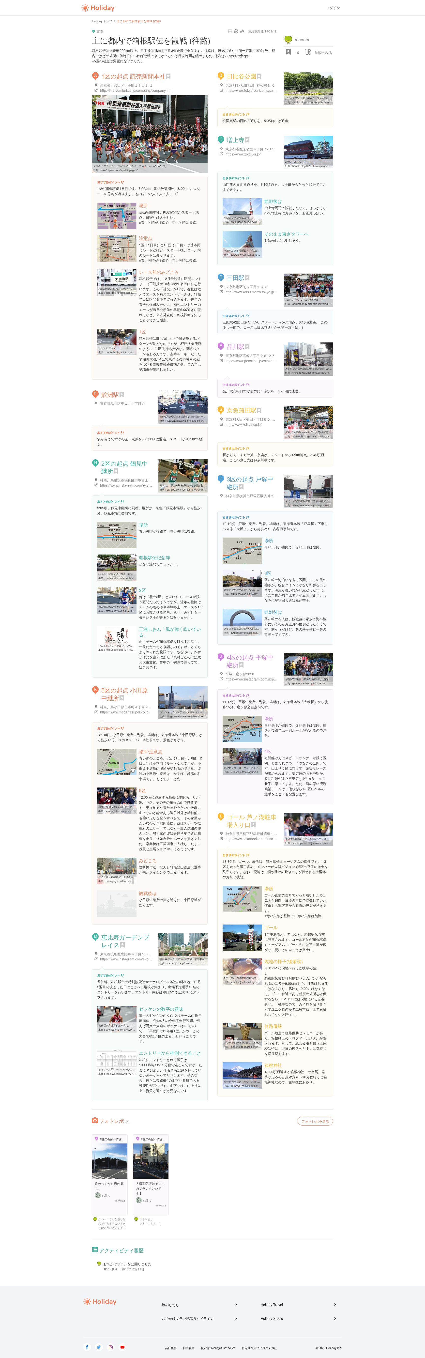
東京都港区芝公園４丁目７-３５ (250, 148)
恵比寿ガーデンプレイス (125, 941)
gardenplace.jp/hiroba (179, 963)
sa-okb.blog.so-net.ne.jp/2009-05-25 (313, 102)
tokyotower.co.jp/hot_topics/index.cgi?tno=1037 (258, 254)
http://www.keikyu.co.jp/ (244, 424)
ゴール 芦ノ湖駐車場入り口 (251, 820)
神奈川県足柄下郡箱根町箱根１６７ (253, 833)
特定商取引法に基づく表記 (259, 1348)
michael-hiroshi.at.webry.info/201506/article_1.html (134, 578)
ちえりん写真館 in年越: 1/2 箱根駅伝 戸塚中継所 (312, 501)
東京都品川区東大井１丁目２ (122, 403)
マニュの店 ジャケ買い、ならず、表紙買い (122, 645)
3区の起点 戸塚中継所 (250, 483)
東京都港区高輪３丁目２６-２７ (250, 355)
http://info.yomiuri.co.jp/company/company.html (136, 90)
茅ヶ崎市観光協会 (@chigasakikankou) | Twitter (250, 628)
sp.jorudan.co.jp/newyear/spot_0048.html (254, 222)
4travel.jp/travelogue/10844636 (123, 611)
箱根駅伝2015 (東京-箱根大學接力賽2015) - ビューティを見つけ (133, 288)
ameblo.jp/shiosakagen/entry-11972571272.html (258, 982)
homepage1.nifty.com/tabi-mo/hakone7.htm (130, 881)
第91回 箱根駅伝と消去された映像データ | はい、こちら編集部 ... (196, 416)
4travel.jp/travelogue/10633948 (249, 772)
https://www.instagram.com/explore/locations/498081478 (144, 959)
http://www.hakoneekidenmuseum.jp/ (254, 838)
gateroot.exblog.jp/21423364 (309, 683)
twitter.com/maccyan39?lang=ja (123, 1073)
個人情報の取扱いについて (218, 1348)
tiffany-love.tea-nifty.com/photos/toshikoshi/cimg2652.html (324, 505)
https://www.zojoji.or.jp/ (243, 154)
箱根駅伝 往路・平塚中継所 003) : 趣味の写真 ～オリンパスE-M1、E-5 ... (325, 679)
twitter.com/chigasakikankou (247, 632)
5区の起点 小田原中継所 (124, 694)
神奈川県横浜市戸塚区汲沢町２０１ (253, 495)
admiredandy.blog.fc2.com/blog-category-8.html (319, 304)
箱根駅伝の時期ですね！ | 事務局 (242, 1042)
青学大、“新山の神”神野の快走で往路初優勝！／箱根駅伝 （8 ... (195, 485)
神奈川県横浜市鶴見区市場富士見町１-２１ (133, 480)
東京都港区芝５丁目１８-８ (247, 286)
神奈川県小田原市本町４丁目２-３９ (128, 706)
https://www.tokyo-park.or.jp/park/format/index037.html (268, 90)
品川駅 (235, 346)
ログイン (333, 8)
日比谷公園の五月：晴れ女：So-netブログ (308, 98)
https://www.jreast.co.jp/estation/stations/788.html (264, 360)
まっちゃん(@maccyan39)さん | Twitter (120, 1069)
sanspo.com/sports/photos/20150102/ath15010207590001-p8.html (205, 489)
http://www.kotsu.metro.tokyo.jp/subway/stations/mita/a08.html (274, 291)
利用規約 (189, 1348)
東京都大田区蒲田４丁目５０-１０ (252, 419)
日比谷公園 (241, 76)
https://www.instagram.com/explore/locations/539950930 (144, 485)
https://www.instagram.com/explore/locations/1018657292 (270, 679)
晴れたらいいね (293, 162)
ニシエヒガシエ (107, 348)
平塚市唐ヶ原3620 (240, 673)
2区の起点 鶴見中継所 (124, 467)
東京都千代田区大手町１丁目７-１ (126, 85)
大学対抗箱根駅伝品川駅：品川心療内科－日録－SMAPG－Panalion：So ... (327, 368)
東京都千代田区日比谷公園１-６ (250, 85)
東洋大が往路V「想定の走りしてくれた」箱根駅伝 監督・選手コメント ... (326, 839)
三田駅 (235, 277)
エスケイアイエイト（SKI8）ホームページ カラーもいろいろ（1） (130, 166)
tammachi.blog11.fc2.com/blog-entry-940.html (318, 436)
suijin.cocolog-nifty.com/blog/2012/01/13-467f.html (259, 594)
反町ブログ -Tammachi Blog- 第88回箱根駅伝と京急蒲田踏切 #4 (320, 432)
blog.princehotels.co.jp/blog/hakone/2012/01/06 (194, 716)
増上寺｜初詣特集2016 (236, 217)
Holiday (98, 8)
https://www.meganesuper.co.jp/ (125, 712)
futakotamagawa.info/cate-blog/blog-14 (189, 420)
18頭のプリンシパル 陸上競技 (301, 299)
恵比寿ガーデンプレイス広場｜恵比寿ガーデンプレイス (190, 959)
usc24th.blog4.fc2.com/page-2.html (126, 352)
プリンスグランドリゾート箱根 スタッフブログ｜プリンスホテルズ (197, 712)
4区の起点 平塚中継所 (250, 661)
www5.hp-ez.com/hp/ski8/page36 (119, 170)
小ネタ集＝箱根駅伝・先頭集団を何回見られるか (125, 877)
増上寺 (235, 139)
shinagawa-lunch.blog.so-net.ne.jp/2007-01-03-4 (320, 372)
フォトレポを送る (315, 1121)
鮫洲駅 (110, 394)
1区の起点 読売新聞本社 (133, 76)
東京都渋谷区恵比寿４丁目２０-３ (126, 953)
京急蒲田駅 (241, 410)
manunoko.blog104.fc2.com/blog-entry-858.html (133, 649)
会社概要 (171, 1348)
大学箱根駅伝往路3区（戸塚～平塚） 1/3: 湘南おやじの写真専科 (259, 589)
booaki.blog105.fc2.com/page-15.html (313, 166)
